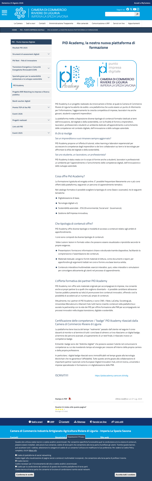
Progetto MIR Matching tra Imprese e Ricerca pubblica (30, 93)
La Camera (18, 23)
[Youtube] (134, 9)
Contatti (42, 23)
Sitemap (81, 421)
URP (52, 421)
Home (14, 30)
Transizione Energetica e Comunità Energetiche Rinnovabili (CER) (26, 68)
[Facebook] (127, 9)
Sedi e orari (30, 23)
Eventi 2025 (17, 133)
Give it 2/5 (58, 409)
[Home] (41, 13)
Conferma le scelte (24, 475)
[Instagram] (138, 9)
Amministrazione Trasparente (61, 23)
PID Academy (18, 85)
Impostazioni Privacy (76, 436)
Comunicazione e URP (100, 23)
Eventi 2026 (17, 113)
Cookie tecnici (22, 460)
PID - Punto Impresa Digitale (32, 30)
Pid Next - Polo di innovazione (24, 60)
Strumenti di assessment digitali (25, 54)
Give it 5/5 (64, 409)
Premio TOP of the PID (21, 107)
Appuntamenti (134, 23)
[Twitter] (131, 9)
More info (33, 450)
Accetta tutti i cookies (125, 475)
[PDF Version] (70, 398)
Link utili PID (17, 126)
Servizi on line (119, 23)
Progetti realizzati (19, 120)
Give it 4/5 (62, 409)
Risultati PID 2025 (19, 47)
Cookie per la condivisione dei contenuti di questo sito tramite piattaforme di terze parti (52, 466)
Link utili (119, 421)
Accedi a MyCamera (142, 3)
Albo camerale (82, 23)
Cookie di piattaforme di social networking (34, 455)
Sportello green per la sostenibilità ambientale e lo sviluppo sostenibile (27, 77)
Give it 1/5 (56, 409)
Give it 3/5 (60, 409)
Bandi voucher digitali (21, 101)
